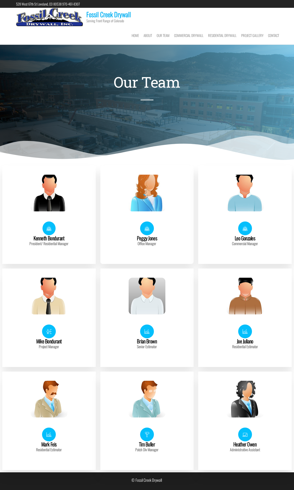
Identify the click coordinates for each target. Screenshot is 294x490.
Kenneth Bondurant (49, 238)
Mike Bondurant (49, 341)
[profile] (49, 218)
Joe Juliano (245, 341)
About (148, 35)
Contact (273, 35)
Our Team (163, 35)
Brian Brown (147, 341)
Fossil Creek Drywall (108, 14)
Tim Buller (147, 444)
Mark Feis (49, 444)
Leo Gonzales (245, 238)
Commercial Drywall (189, 35)
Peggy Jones (147, 238)
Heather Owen (245, 444)
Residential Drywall (222, 35)
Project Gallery (252, 35)
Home (135, 35)
